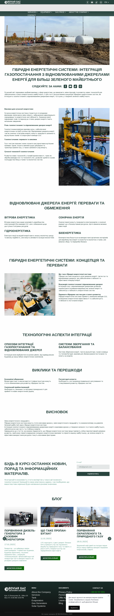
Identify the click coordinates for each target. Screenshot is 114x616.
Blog (61, 603)
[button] (87, 2)
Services (36, 595)
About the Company (41, 592)
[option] (106, 2)
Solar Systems (39, 606)
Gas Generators (39, 603)
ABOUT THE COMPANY (78, 12)
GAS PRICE (59, 12)
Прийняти (74, 608)
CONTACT (32, 15)
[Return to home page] (12, 2)
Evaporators (37, 600)
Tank (34, 597)
